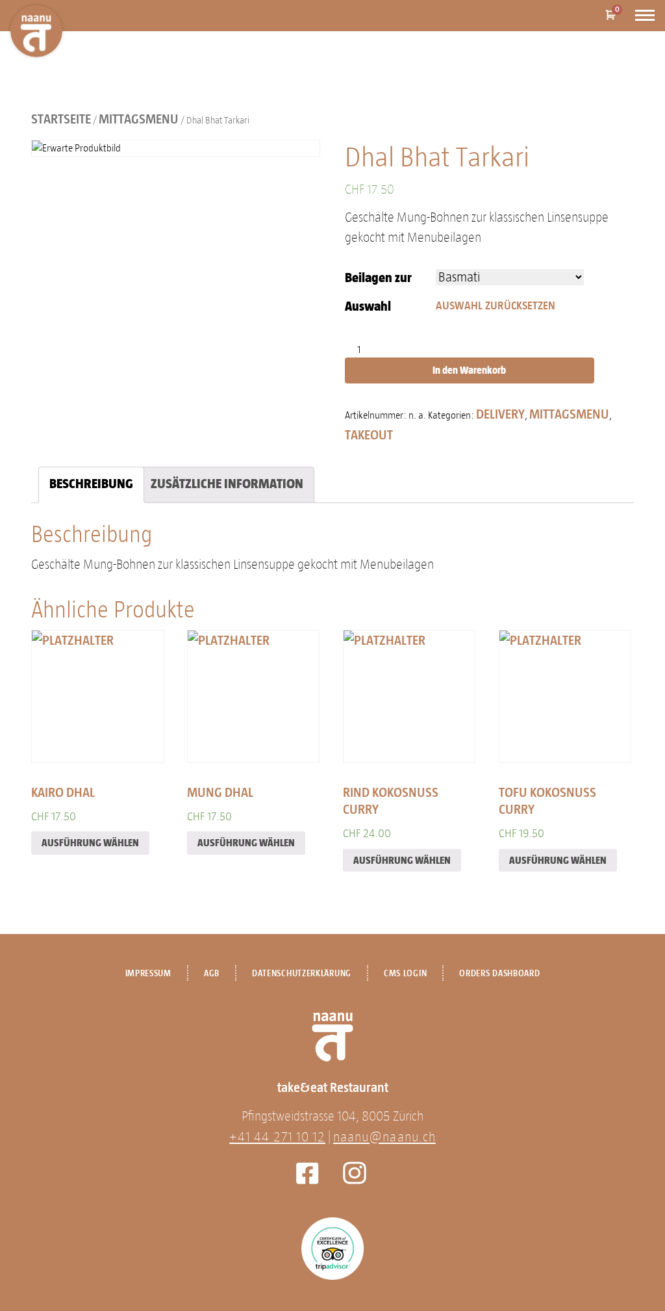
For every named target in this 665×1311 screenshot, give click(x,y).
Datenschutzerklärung (301, 973)
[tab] (91, 485)
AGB (212, 973)
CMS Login (405, 973)
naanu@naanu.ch (384, 1137)
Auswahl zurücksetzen (495, 306)
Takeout (369, 435)
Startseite (61, 119)
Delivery (500, 414)
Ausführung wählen (90, 842)
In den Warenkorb (469, 370)
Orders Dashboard (499, 973)
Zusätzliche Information (227, 483)
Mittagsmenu (139, 119)
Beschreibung (91, 483)
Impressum (148, 973)
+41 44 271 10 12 (277, 1137)
